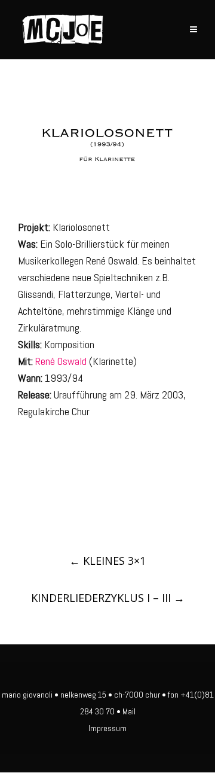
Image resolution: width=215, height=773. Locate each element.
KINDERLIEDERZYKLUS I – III (108, 598)
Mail (129, 711)
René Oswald (61, 361)
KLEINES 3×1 (107, 560)
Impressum (107, 728)
